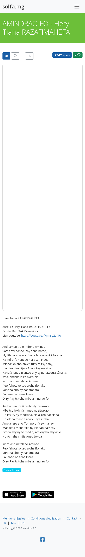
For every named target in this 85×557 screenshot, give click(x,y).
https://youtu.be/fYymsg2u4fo (41, 335)
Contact (72, 518)
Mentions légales (13, 518)
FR (4, 523)
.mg (13, 6)
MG (13, 523)
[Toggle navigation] (77, 7)
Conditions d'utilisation (46, 518)
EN (23, 523)
